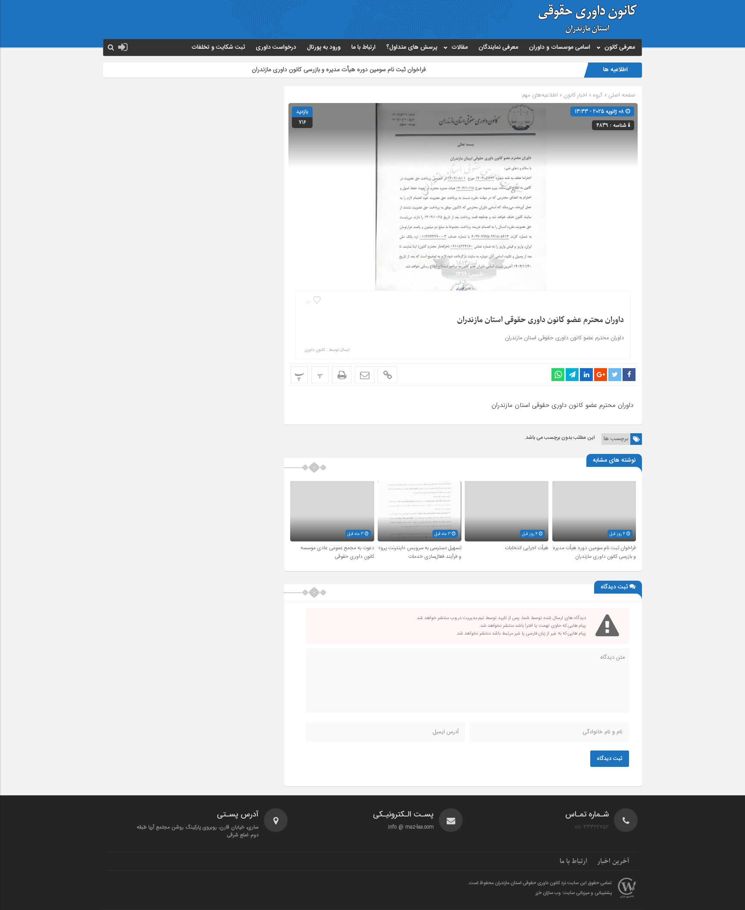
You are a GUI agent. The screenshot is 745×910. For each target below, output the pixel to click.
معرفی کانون (619, 47)
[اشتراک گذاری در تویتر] (614, 374)
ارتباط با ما (363, 47)
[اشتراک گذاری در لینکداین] (586, 374)
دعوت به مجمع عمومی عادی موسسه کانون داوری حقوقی (337, 552)
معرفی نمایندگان (498, 47)
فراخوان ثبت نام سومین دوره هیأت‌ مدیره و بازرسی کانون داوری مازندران (369, 69)
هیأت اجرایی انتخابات (526, 548)
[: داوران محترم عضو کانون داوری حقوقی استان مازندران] (364, 374)
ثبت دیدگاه (610, 758)
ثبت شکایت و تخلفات (218, 47)
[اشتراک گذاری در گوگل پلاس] (600, 374)
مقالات (459, 47)
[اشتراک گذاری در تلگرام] (572, 374)
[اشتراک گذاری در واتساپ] (557, 374)
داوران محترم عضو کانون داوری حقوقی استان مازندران (540, 320)
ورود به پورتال (324, 47)
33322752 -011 (592, 827)
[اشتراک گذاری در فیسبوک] (629, 374)
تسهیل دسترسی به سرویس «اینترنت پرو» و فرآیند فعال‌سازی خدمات (419, 552)
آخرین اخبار (613, 861)
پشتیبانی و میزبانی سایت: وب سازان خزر (573, 893)
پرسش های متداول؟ (411, 47)
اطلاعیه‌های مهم (540, 95)
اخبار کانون (575, 95)
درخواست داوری (276, 47)
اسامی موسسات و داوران (559, 47)
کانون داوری (314, 350)
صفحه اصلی (621, 95)
